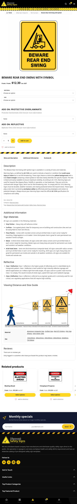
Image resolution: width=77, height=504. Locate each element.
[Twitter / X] (9, 462)
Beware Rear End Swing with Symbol (18, 205)
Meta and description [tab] (11, 158)
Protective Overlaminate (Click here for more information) (22, 113)
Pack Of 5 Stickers (59, 331)
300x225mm (40, 338)
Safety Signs (32, 205)
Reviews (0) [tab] (47, 158)
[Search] (65, 3)
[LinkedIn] (13, 462)
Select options (20, 395)
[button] (8, 147)
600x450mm (57, 338)
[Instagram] (18, 462)
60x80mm (65, 338)
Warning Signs (34, 12)
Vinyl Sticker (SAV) (38, 333)
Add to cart (25, 141)
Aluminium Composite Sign (35, 331)
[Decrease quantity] (4, 140)
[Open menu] (74, 3)
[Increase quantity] (13, 141)
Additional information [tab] (30, 158)
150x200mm (31, 338)
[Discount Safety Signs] (9, 4)
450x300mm (48, 338)
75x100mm (30, 340)
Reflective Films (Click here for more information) (19, 128)
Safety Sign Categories (22, 12)
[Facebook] (4, 462)
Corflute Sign (49, 331)
